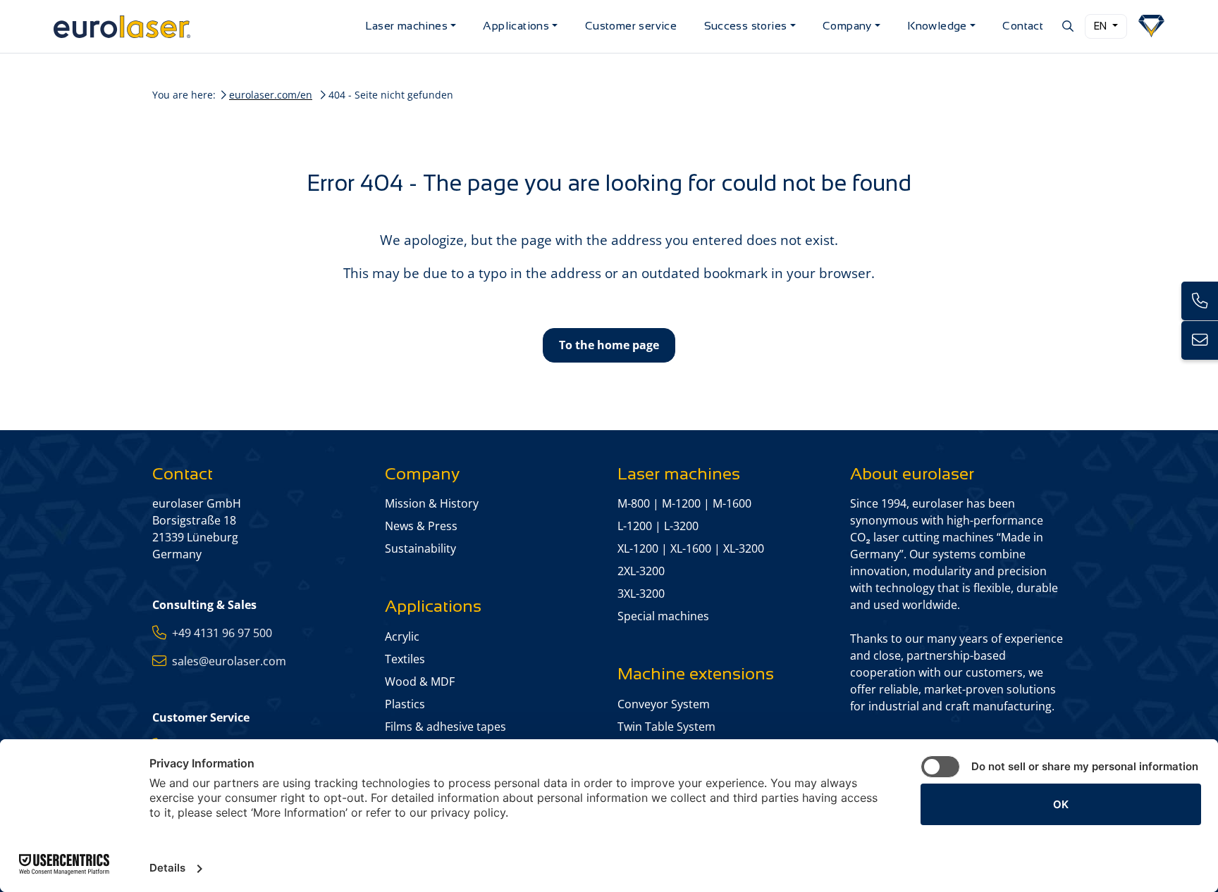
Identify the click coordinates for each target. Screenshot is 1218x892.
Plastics (405, 704)
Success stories (745, 26)
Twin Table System (666, 726)
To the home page (609, 345)
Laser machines (406, 26)
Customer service (631, 26)
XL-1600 (690, 548)
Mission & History (432, 503)
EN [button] (1101, 26)
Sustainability (420, 548)
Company (847, 26)
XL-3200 (743, 548)
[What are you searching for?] (1066, 26)
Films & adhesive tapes (445, 726)
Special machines (663, 616)
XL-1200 (637, 548)
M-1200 (681, 503)
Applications (516, 26)
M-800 (633, 503)
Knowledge (937, 26)
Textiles (405, 659)
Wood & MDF (420, 681)
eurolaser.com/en (270, 94)
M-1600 (732, 503)
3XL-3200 (641, 593)
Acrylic (402, 636)
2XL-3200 (641, 571)
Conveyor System (663, 704)
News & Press (421, 526)
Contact (1022, 26)
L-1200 (634, 526)
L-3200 (681, 526)
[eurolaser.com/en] (204, 26)
